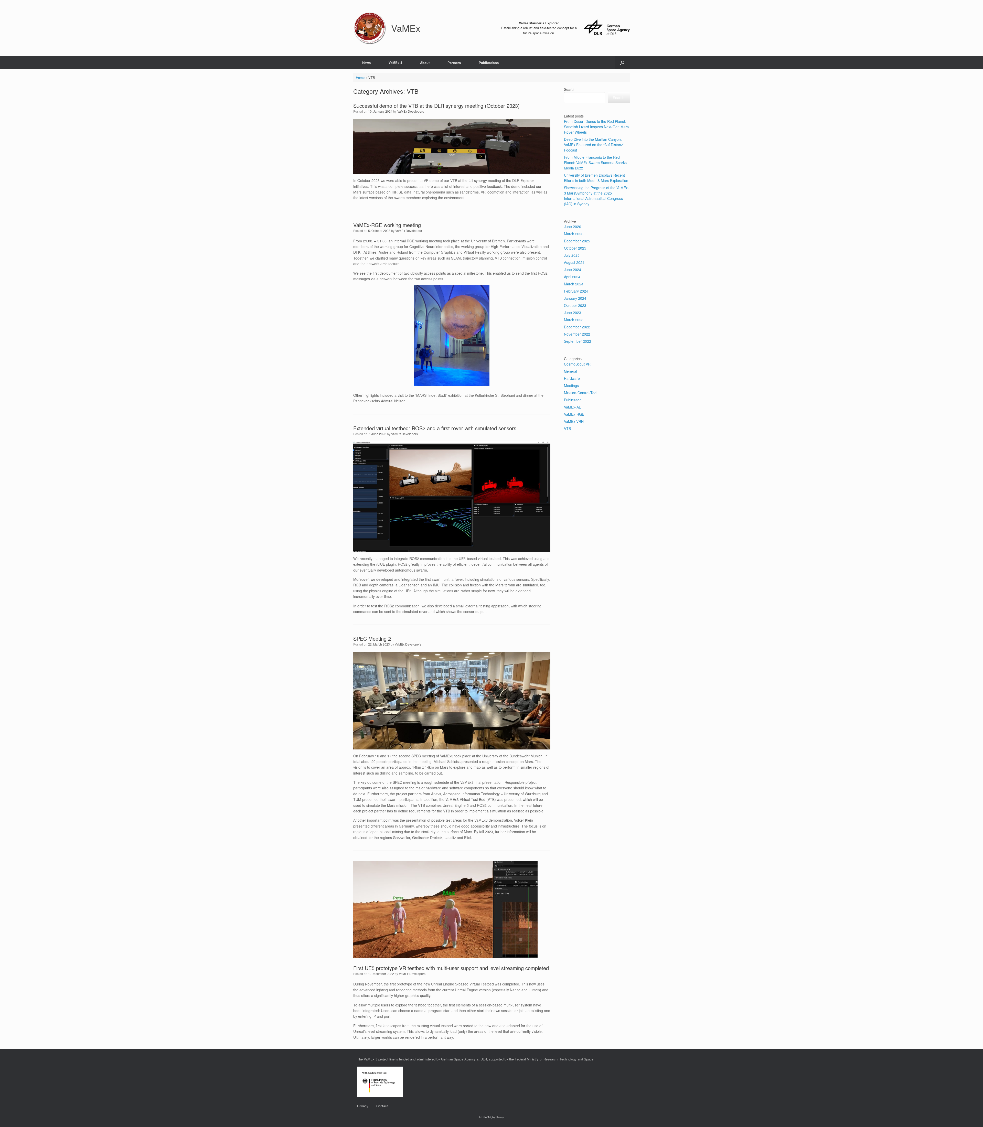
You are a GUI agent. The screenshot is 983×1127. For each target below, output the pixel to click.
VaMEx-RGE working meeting (387, 225)
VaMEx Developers (410, 111)
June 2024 (572, 269)
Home (360, 77)
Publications (489, 62)
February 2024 (576, 291)
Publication (573, 399)
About (425, 62)
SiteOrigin (488, 1117)
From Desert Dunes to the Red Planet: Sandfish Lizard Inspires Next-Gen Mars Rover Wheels (596, 127)
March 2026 (573, 233)
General (570, 371)
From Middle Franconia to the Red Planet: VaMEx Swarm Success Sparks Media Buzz (595, 162)
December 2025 (577, 240)
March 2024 (573, 283)
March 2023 (573, 319)
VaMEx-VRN (574, 421)
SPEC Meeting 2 (372, 638)
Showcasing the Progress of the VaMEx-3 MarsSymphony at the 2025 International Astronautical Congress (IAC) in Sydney (596, 195)
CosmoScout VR (577, 364)
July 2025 (572, 255)
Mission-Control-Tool (580, 392)
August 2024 (574, 262)
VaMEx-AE (572, 407)
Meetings (571, 385)
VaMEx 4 (395, 62)
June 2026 (572, 226)
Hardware (572, 378)
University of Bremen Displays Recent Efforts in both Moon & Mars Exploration (596, 178)
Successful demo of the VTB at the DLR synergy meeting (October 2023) (436, 105)
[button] (622, 62)
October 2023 (575, 305)
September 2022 (577, 341)
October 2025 (575, 248)
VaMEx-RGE (574, 414)
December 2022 (577, 326)
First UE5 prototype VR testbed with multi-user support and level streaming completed (451, 968)
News (366, 62)
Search (569, 89)
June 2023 (572, 312)
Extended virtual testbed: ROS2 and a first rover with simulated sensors (434, 428)
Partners (454, 62)
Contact (382, 1105)
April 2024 (572, 276)
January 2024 (575, 298)
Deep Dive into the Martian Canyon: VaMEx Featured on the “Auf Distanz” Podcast (594, 145)
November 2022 (577, 334)
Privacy (362, 1105)
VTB (567, 428)
